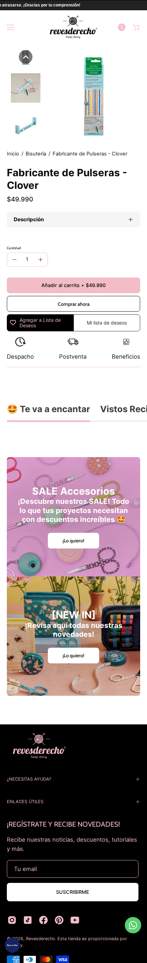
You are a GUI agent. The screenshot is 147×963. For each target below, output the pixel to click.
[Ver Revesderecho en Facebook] (43, 920)
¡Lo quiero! (73, 541)
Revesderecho (40, 938)
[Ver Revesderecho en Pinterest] (59, 920)
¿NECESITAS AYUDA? (29, 779)
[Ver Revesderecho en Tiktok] (28, 920)
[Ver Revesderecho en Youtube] (75, 920)
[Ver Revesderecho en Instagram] (12, 920)
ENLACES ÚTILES (25, 801)
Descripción (29, 219)
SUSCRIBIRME (72, 892)
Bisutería (36, 154)
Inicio (13, 154)
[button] (121, 27)
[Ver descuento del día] (12, 945)
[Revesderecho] (73, 27)
